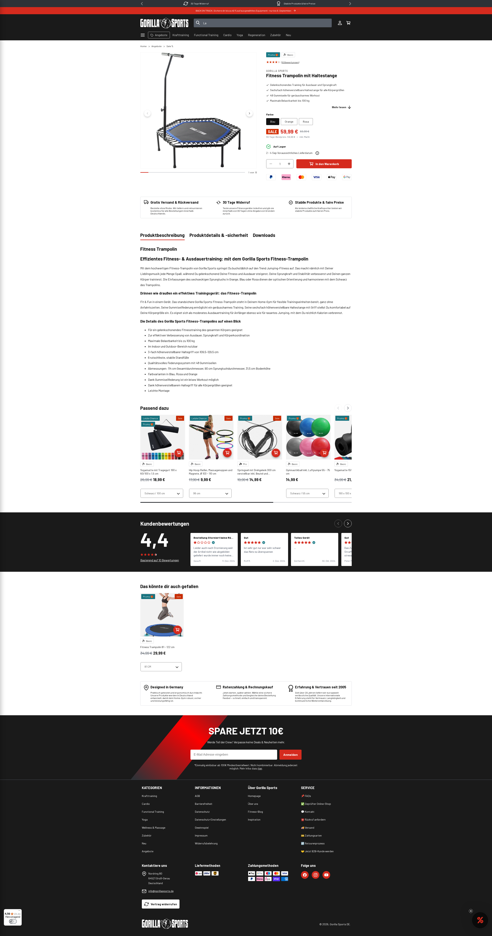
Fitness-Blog (255, 811)
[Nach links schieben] (147, 113)
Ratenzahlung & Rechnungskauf (299, 3)
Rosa (306, 121)
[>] (350, 4)
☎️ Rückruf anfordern (313, 819)
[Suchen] (198, 23)
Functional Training (153, 811)
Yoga (145, 819)
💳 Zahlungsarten (311, 835)
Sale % (169, 46)
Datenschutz (202, 811)
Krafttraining (149, 795)
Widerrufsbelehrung (206, 843)
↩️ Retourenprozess (313, 843)
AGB (197, 795)
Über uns (253, 803)
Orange (289, 121)
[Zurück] (338, 408)
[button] (348, 23)
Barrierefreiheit (203, 803)
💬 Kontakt (307, 811)
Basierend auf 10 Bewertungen (159, 560)
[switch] (13, 921)
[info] (317, 153)
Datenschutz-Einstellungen (210, 819)
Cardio (146, 803)
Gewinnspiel (202, 827)
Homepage (254, 795)
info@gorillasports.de (161, 891)
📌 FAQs (306, 795)
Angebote (156, 46)
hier (260, 768)
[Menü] (19, 911)
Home (143, 46)
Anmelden (290, 754)
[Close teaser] (471, 911)
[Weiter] (348, 408)
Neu (144, 843)
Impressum (201, 835)
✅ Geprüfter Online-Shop (316, 803)
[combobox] (263, 23)
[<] (141, 4)
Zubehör (146, 835)
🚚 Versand (307, 827)
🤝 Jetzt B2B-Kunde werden (317, 851)
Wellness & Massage (153, 827)
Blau (272, 121)
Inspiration (254, 819)
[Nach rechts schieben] (249, 113)
